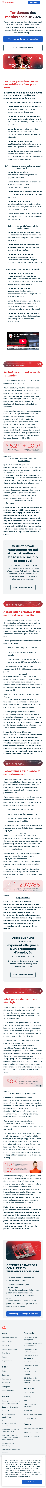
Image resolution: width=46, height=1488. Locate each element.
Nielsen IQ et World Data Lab (23, 459)
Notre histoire (7, 1341)
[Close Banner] (42, 1457)
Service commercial (31, 1436)
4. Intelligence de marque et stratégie (23, 269)
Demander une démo (23, 48)
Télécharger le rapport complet (23, 39)
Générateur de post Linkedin (31, 1367)
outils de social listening (23, 1046)
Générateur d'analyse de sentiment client (33, 1345)
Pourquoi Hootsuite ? (10, 1337)
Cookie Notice (24, 1476)
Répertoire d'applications (33, 1414)
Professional (6, 1379)
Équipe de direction (9, 1349)
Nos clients (6, 1353)
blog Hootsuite (23, 898)
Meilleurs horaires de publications (9, 1416)
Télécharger (34, 2)
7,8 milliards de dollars (23, 501)
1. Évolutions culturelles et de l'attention (23, 103)
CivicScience (24, 461)
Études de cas (29, 1393)
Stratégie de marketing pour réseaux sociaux (11, 1402)
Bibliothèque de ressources (30, 1405)
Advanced (6, 1383)
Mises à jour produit (31, 1432)
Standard (5, 1375)
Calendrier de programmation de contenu (9, 1423)
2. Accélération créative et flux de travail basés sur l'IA (23, 167)
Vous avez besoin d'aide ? (33, 1429)
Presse (4, 1357)
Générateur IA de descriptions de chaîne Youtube (32, 1380)
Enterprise (6, 1387)
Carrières (5, 1345)
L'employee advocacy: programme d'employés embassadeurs (11, 1437)
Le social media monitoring (8, 1445)
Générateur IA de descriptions (30, 1339)
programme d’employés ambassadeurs (23, 869)
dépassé (23, 674)
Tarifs (4, 1371)
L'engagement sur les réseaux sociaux (10, 1430)
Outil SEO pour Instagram (33, 1362)
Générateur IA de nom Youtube (32, 1373)
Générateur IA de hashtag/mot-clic (30, 1351)
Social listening (7, 1411)
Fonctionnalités (8, 1391)
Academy (27, 1397)
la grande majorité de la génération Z (23, 475)
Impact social (7, 1361)
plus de (23, 833)
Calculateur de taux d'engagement (31, 1357)
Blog (25, 1400)
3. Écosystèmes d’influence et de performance (23, 227)
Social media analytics (10, 1407)
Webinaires (28, 1410)
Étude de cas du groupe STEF (23, 1094)
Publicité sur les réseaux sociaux (11, 1451)
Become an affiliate (31, 1418)
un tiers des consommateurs (23, 699)
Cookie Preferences (32, 1482)
